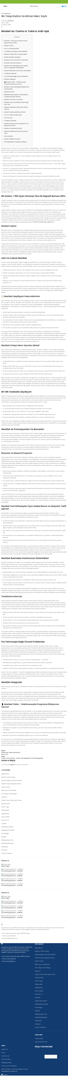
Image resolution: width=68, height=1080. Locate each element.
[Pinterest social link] (34, 2)
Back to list (4, 754)
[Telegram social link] (40, 2)
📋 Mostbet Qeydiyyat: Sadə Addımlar (15, 51)
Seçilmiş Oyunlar (9, 92)
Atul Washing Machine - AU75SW (11, 885)
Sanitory (4, 797)
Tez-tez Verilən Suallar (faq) (13, 115)
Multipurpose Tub (7, 840)
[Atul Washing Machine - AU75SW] (12, 884)
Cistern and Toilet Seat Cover (11, 800)
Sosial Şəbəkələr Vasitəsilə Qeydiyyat (15, 142)
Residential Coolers (8, 830)
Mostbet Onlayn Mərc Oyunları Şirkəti (15, 54)
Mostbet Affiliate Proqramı (12, 139)
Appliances (5, 814)
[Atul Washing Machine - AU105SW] (12, 869)
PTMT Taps (5, 807)
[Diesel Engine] (6, 864)
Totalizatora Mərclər (10, 73)
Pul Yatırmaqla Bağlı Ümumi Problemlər (16, 76)
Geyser (3, 837)
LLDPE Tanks (5, 787)
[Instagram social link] (51, 1051)
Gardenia (4, 847)
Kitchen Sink (5, 804)
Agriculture (5, 774)
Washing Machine (7, 843)
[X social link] (30, 2)
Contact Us (5, 1056)
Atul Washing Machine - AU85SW (11, 880)
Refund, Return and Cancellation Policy (14, 1069)
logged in (12, 764)
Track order (39, 1038)
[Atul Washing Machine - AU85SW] (12, 879)
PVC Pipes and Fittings (9, 794)
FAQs (3, 1053)
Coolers (4, 823)
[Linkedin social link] (36, 2)
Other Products (6, 853)
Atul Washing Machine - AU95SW (11, 876)
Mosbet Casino (8, 46)
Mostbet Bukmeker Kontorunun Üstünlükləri (17, 70)
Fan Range (5, 833)
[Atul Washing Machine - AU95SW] (12, 874)
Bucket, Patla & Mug (8, 777)
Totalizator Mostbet (10, 121)
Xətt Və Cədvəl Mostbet (11, 48)
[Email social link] (32, 2)
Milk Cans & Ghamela (8, 790)
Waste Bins (5, 810)
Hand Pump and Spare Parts (11, 784)
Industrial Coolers (7, 827)
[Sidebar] (2, 1078)
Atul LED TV (5, 820)
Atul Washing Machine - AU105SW (12, 871)
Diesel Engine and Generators (11, 780)
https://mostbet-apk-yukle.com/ (43, 222)
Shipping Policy (6, 1063)
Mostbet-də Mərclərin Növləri (13, 128)
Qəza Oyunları (8, 136)
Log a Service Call (41, 1042)
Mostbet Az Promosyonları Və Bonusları (16, 60)
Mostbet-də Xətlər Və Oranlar (13, 99)
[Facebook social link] (28, 2)
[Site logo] (34, 6)
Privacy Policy (6, 1059)
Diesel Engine (5, 866)
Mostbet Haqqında (9, 79)
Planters (4, 850)
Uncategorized (5, 13)
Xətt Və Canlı (8, 118)
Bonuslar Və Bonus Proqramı (12, 63)
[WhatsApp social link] (38, 2)
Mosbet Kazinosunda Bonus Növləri (14, 112)
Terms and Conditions (9, 1066)
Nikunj (12, 21)
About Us (4, 1049)
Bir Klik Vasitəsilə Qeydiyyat (12, 57)
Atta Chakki (5, 817)
